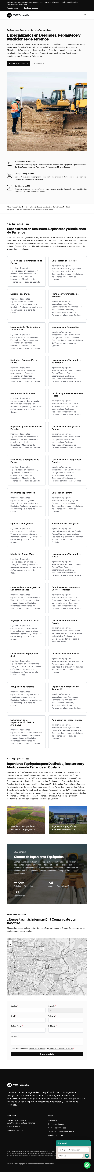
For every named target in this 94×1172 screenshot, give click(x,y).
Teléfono (52, 1016)
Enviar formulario (47, 1054)
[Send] (87, 1156)
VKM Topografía (21, 15)
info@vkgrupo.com (15, 1130)
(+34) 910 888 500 (14, 1127)
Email (13, 1016)
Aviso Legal (53, 1120)
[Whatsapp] (87, 1165)
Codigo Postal (17, 1026)
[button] (47, 966)
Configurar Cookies (56, 1135)
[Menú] (85, 15)
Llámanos (38, 63)
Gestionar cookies (31, 8)
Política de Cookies (56, 1124)
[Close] (87, 1143)
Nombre (14, 1006)
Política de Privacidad (37, 1049)
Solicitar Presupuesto (17, 63)
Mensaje (14, 1036)
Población (52, 1026)
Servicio (52, 1006)
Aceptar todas (12, 8)
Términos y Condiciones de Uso (61, 1049)
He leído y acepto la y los (43, 1049)
